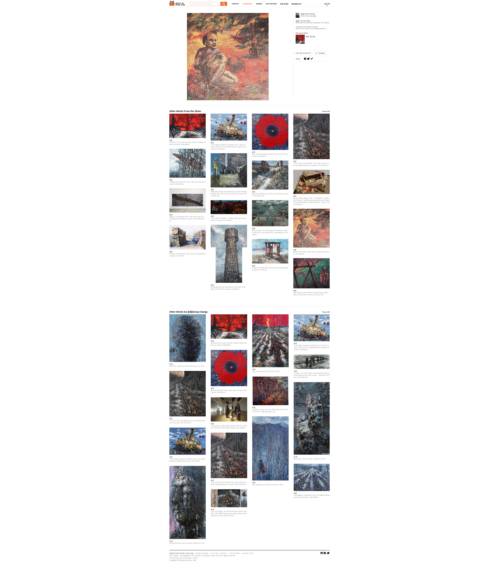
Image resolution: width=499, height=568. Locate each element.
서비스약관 (214, 553)
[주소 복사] (312, 58)
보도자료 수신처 (247, 553)
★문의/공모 (284, 4)
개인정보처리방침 (202, 553)
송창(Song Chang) (308, 14)
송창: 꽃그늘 (310, 36)
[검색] (223, 4)
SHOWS (259, 4)
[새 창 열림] (305, 58)
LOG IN (327, 4)
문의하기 (224, 553)
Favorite (322, 53)
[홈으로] (177, 2)
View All (326, 111)
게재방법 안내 (296, 4)
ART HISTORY (271, 4)
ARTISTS (235, 4)
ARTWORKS (247, 4)
